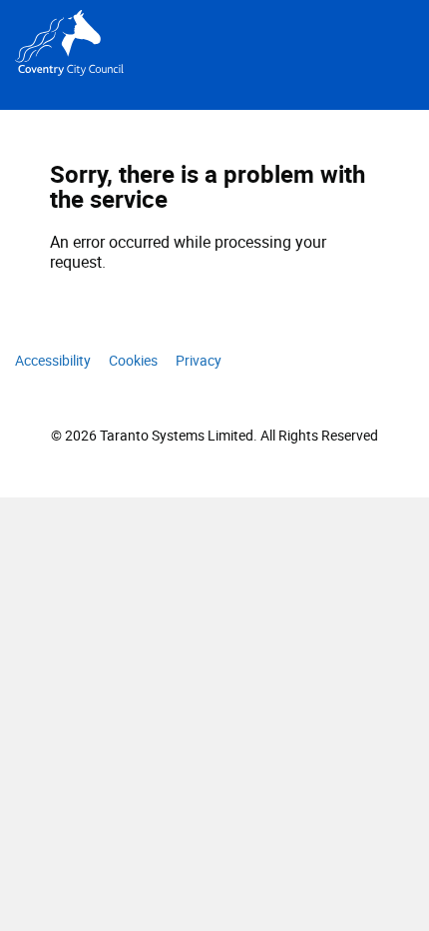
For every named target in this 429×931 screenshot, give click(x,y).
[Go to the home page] (110, 43)
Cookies (133, 360)
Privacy (198, 360)
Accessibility (53, 360)
